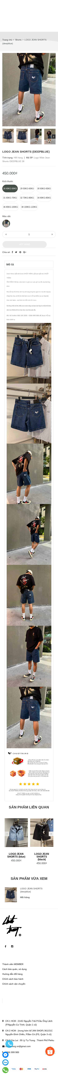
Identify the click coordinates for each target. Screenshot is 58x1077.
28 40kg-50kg (10, 188)
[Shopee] (50, 1051)
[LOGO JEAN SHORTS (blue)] (16, 832)
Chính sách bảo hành (12, 979)
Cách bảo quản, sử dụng (14, 969)
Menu (8, 25)
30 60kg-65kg (44, 188)
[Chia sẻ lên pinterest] (20, 252)
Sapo (35, 1062)
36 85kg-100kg (10, 207)
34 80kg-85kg (44, 198)
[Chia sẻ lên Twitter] (16, 252)
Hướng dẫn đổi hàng (12, 974)
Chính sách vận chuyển (13, 984)
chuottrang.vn (38, 1058)
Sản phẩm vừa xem (29, 879)
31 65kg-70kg (10, 198)
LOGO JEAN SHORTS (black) (41, 857)
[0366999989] (5, 1070)
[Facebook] (5, 1055)
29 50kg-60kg (27, 188)
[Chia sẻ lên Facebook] (13, 252)
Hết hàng (24, 244)
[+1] (24, 252)
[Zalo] (5, 1062)
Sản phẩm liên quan (29, 807)
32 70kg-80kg (27, 198)
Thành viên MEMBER (12, 964)
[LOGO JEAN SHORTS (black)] (41, 832)
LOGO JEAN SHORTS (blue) (16, 855)
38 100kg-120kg (29, 207)
